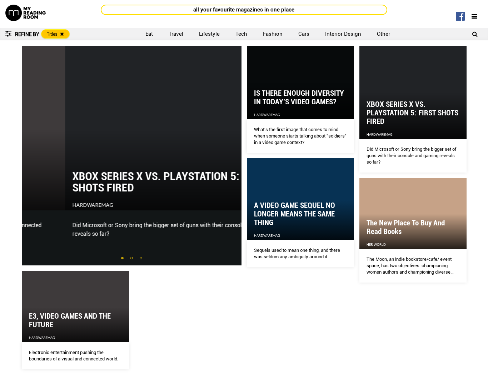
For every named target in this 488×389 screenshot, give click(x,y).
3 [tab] (141, 258)
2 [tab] (132, 258)
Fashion (273, 34)
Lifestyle (209, 34)
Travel (176, 34)
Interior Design (343, 34)
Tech (241, 34)
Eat (149, 34)
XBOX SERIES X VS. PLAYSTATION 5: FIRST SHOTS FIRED (127, 181)
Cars (303, 34)
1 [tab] (123, 258)
